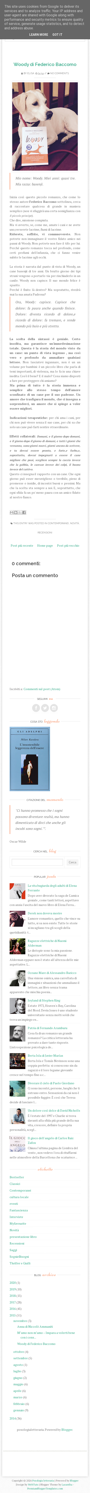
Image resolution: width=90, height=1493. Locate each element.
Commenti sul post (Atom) (42, 689)
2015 (13, 1315)
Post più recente (22, 545)
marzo (17, 1397)
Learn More (38, 34)
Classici (15, 1184)
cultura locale (19, 1197)
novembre (20, 1321)
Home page (45, 545)
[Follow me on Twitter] (45, 708)
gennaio (18, 1410)
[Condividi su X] (20, 512)
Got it (57, 34)
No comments (59, 73)
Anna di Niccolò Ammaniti (35, 1326)
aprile (17, 1391)
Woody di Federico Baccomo (45, 64)
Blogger (66, 1429)
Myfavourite (18, 1223)
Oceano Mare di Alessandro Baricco (52, 973)
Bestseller (17, 1177)
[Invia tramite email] (11, 512)
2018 (13, 1295)
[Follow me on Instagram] (54, 708)
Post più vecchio (68, 545)
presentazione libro (23, 1237)
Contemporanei (58, 523)
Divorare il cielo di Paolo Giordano (51, 1083)
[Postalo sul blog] (16, 512)
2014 (13, 1418)
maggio (18, 1384)
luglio (17, 1371)
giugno (17, 1378)
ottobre (18, 1352)
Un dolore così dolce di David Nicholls (54, 1110)
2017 (13, 1302)
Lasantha (67, 1484)
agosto (18, 1365)
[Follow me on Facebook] (36, 708)
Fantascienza (19, 1210)
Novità (74, 523)
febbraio (19, 1404)
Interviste (16, 1217)
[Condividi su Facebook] (24, 512)
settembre (20, 1358)
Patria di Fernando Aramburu (47, 1028)
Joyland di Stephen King (44, 1000)
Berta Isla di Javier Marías (45, 1055)
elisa (30, 73)
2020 (13, 1282)
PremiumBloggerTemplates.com (45, 1488)
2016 (13, 1309)
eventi (14, 1203)
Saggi (13, 1250)
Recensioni (45, 532)
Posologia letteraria (43, 1480)
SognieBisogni (19, 1256)
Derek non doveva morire (45, 913)
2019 (13, 1289)
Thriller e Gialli (20, 1263)
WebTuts (33, 1484)
